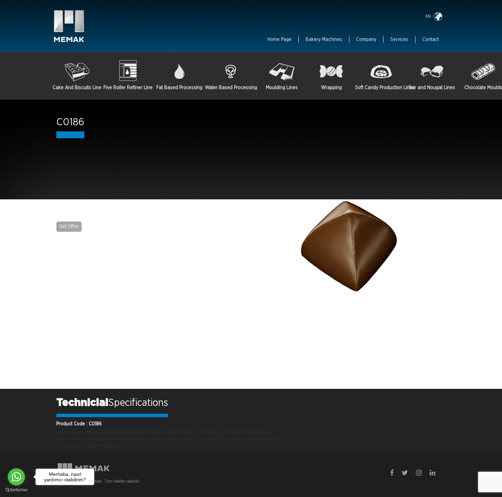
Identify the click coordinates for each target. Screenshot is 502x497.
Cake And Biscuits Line (77, 87)
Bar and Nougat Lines (432, 87)
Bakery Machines (324, 39)
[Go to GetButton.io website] (16, 490)
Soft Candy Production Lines (380, 87)
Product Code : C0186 (79, 424)
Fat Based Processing (179, 87)
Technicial (82, 403)
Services (399, 39)
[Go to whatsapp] (16, 476)
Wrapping (331, 87)
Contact (430, 39)
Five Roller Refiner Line (128, 87)
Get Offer (69, 226)
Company (366, 39)
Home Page (279, 39)
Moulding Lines (282, 87)
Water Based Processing (230, 87)
